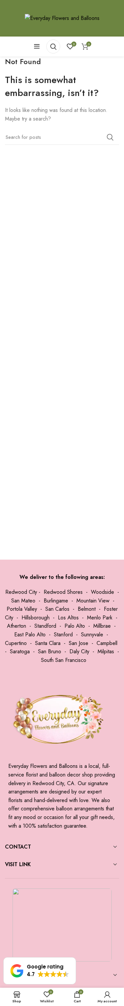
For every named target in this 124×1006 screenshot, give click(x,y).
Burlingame (56, 600)
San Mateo (23, 600)
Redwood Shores (63, 592)
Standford (45, 626)
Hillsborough (35, 617)
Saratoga (20, 651)
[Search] (53, 46)
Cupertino (16, 643)
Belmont (87, 609)
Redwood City (21, 592)
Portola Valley (22, 609)
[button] (39, 970)
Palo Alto (74, 626)
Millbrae (102, 626)
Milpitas (106, 651)
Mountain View (92, 600)
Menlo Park (99, 617)
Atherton (16, 626)
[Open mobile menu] (37, 46)
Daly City (79, 651)
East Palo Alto (30, 634)
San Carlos (57, 609)
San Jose (78, 643)
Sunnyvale (92, 634)
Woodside (102, 592)
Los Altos (68, 617)
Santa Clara (48, 643)
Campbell (107, 643)
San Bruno (49, 651)
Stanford (63, 634)
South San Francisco (63, 660)
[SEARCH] (110, 137)
